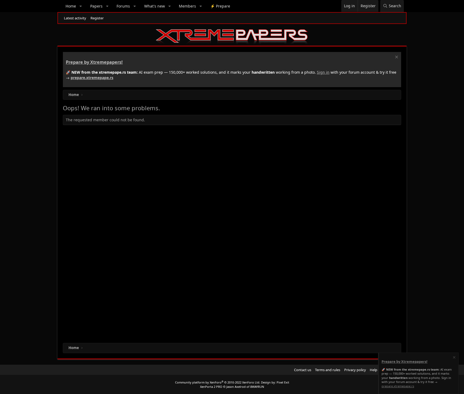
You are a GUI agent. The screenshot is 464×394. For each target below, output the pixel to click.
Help (373, 369)
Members (187, 6)
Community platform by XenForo (217, 382)
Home (71, 6)
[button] (81, 6)
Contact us (302, 369)
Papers (96, 6)
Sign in (323, 72)
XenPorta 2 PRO (211, 387)
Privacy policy (355, 369)
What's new (154, 6)
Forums (123, 6)
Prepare (220, 6)
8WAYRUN (257, 387)
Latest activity (75, 18)
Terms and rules (327, 369)
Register (97, 18)
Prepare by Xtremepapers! (94, 62)
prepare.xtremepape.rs (92, 77)
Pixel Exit (283, 382)
